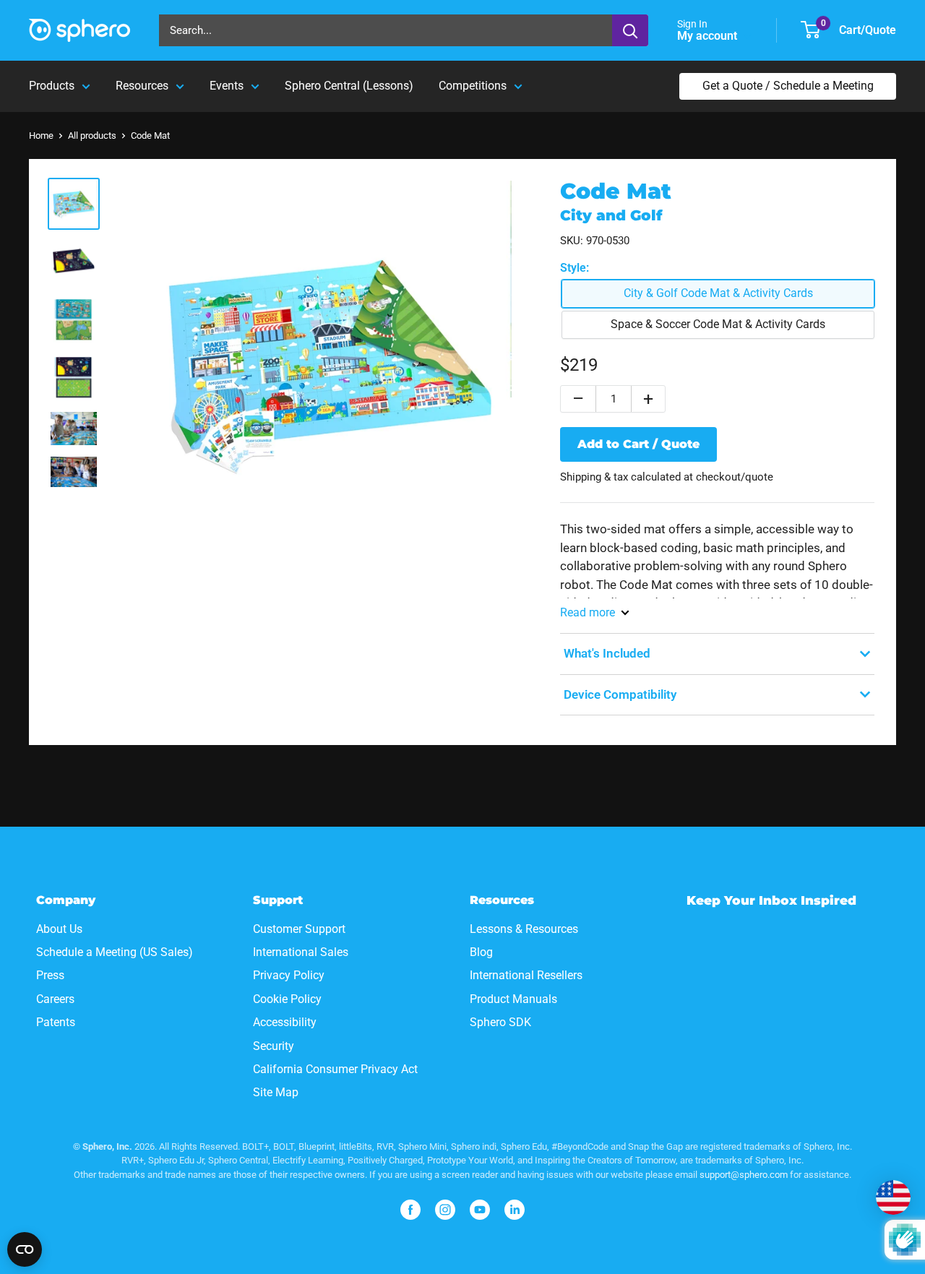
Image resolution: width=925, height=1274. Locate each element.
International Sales (300, 952)
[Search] (630, 30)
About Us (59, 929)
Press (50, 975)
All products (92, 135)
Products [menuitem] (51, 85)
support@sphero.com (744, 1174)
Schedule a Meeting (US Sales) (114, 952)
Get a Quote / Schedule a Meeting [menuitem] (788, 85)
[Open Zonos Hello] (893, 1197)
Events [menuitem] (227, 85)
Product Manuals (513, 999)
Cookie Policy (287, 999)
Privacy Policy (288, 975)
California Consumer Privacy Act (335, 1069)
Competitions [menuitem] (473, 85)
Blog (481, 952)
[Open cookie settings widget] (24, 1249)
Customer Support (299, 929)
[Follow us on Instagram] (445, 1210)
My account (708, 36)
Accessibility (285, 1022)
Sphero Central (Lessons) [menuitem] (349, 85)
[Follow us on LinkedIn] (514, 1210)
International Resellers (526, 975)
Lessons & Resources (524, 929)
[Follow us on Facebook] (410, 1210)
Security (273, 1046)
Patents (55, 1022)
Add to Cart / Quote (638, 444)
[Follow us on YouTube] (480, 1210)
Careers (55, 999)
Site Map (275, 1092)
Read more (587, 612)
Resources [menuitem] (142, 85)
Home (41, 135)
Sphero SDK (500, 1022)
